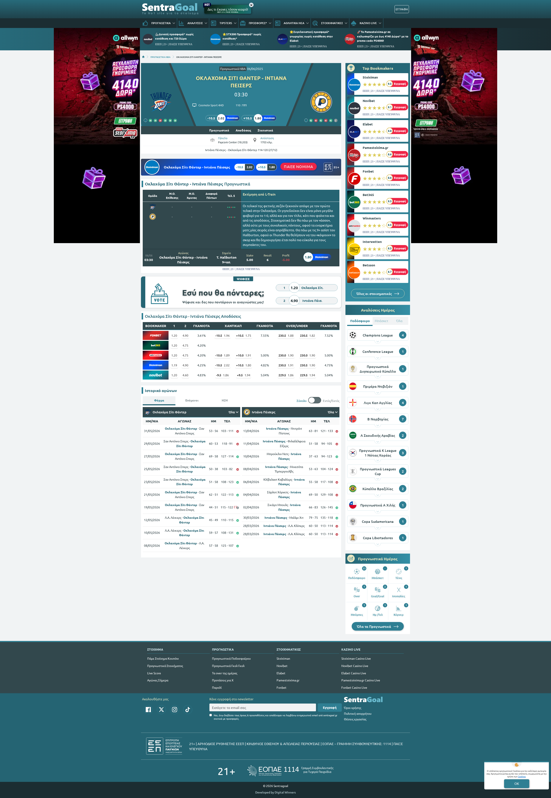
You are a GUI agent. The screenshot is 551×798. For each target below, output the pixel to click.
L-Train (270, 194)
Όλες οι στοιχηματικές (374, 293)
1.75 (243, 335)
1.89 (222, 355)
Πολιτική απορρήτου (357, 713)
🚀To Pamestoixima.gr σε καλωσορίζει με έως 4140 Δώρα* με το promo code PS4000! (382, 36)
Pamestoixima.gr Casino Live (360, 680)
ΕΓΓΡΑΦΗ (402, 9)
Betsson (369, 265)
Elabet (368, 124)
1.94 (243, 375)
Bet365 (368, 195)
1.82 (307, 335)
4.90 (185, 335)
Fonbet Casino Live (354, 687)
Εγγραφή (330, 707)
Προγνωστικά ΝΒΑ (233, 69)
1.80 (243, 365)
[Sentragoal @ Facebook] (148, 709)
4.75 (185, 345)
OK (516, 783)
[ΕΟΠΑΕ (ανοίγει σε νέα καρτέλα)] (290, 770)
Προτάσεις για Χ (223, 680)
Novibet (369, 101)
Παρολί (217, 687)
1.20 (174, 335)
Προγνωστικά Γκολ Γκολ (228, 666)
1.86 (222, 375)
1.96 (222, 335)
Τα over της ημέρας (224, 673)
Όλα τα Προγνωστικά (374, 626)
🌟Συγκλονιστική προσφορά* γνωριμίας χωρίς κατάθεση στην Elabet (311, 36)
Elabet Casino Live (353, 673)
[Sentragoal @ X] (161, 709)
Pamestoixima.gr (375, 147)
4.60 (185, 375)
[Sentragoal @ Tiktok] (187, 709)
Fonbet (368, 171)
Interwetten (372, 241)
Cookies (522, 776)
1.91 (243, 355)
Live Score (154, 673)
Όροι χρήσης (352, 708)
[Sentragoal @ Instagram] (174, 709)
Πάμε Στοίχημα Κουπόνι (163, 658)
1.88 (286, 335)
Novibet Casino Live (354, 666)
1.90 (286, 355)
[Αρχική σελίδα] (143, 57)
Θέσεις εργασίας (355, 719)
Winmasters (372, 218)
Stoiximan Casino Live (356, 658)
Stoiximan (370, 77)
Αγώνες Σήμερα (157, 680)
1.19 (174, 365)
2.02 (222, 365)
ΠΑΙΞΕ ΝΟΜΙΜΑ (298, 166)
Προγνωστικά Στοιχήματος (165, 666)
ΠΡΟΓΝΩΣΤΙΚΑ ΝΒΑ (160, 57)
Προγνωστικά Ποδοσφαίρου (231, 658)
